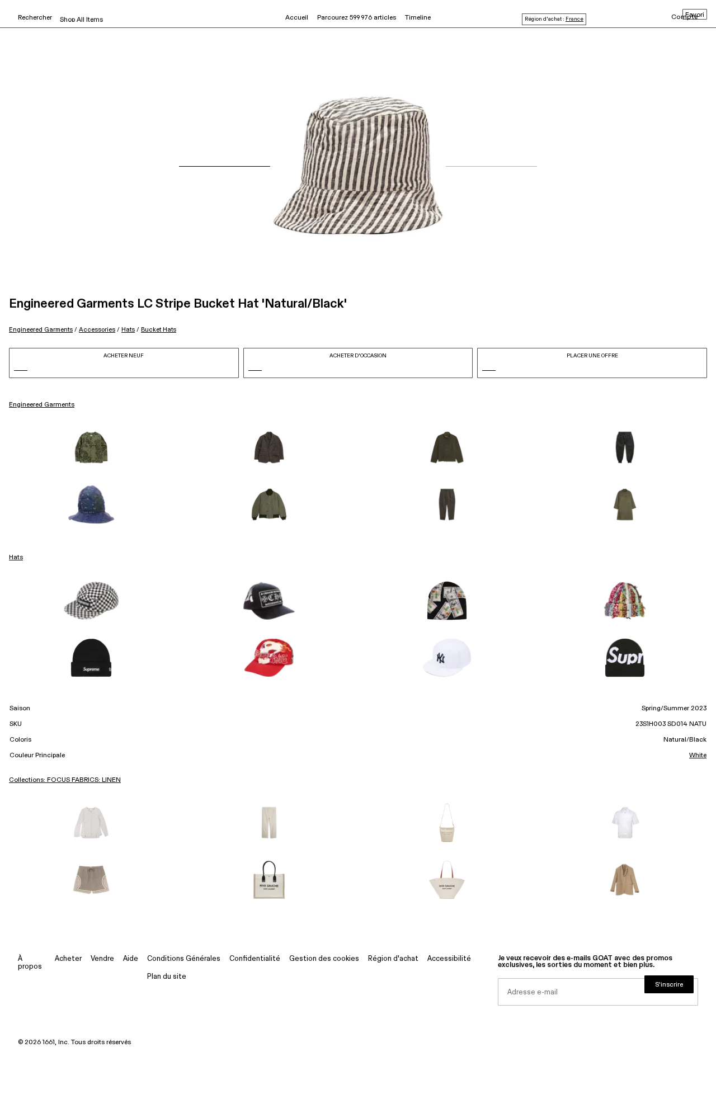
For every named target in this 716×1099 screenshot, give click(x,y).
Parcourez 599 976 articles (356, 18)
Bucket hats (158, 330)
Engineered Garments (41, 330)
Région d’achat (393, 959)
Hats (128, 330)
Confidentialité (254, 959)
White (697, 755)
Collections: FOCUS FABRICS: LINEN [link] (65, 780)
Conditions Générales (183, 959)
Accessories (97, 330)
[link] (91, 447)
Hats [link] (16, 557)
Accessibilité (449, 959)
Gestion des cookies (324, 959)
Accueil (296, 18)
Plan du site (166, 976)
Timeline (418, 18)
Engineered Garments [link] (41, 405)
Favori (694, 15)
